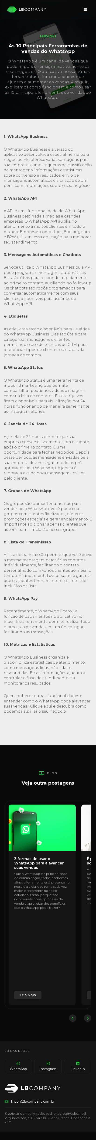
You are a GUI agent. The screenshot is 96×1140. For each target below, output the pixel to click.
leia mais (28, 995)
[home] (25, 9)
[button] (85, 9)
